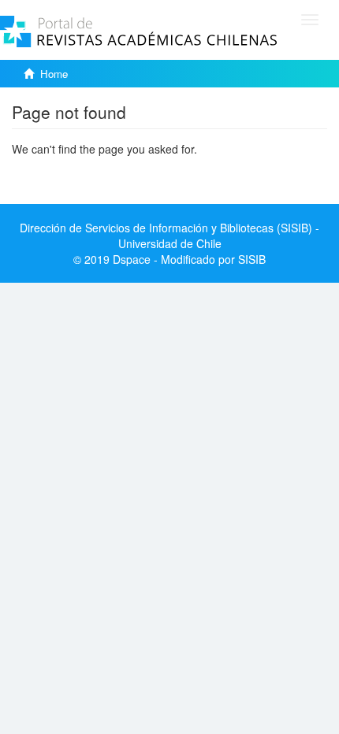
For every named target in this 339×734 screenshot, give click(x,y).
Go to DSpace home (63, 172)
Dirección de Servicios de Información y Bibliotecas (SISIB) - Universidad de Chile (169, 235)
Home (54, 73)
